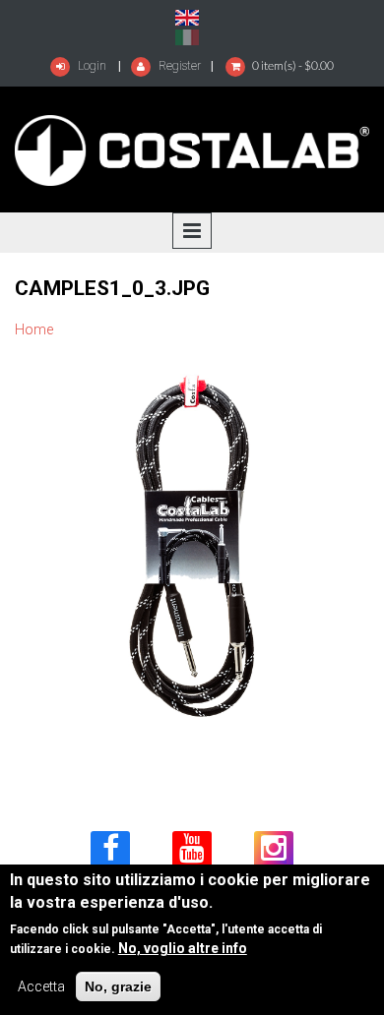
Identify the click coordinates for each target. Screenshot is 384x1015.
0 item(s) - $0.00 (293, 65)
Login (90, 66)
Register (178, 66)
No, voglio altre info (182, 948)
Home (34, 329)
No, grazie (118, 986)
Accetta (41, 986)
